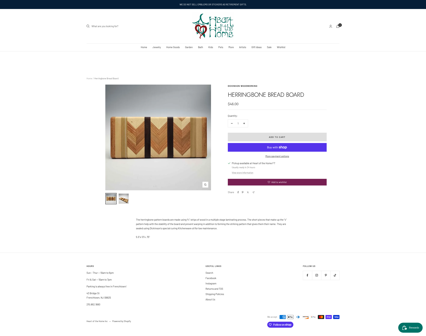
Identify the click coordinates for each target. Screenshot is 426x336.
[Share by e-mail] (253, 192)
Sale (269, 47)
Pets (220, 47)
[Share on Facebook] (238, 192)
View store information (242, 172)
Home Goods (173, 47)
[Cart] (337, 26)
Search (209, 272)
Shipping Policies (215, 294)
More (231, 47)
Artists (242, 47)
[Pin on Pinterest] (242, 192)
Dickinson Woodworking (242, 86)
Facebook (211, 278)
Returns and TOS (214, 288)
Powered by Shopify (121, 321)
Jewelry (156, 47)
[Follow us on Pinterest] (325, 275)
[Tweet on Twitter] (247, 192)
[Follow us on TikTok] (334, 275)
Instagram (211, 283)
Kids (210, 47)
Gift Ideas (256, 47)
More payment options (277, 156)
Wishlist (281, 47)
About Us (210, 299)
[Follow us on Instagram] (316, 275)
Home (144, 47)
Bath (200, 47)
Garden (189, 47)
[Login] (330, 26)
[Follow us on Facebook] (307, 275)
